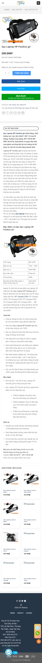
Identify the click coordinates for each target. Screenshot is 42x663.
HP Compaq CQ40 (21, 297)
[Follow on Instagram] (20, 601)
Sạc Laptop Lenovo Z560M (9, 579)
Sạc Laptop (17, 10)
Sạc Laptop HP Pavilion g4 (14, 133)
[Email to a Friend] (15, 113)
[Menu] (3, 3)
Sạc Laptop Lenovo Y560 (30, 579)
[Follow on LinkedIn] (25, 601)
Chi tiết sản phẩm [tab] (11, 128)
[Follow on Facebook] (17, 601)
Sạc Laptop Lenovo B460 (9, 521)
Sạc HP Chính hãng (16, 108)
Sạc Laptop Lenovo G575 (9, 550)
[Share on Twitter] (11, 113)
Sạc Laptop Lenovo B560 (9, 491)
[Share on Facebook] (7, 113)
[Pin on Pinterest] (19, 113)
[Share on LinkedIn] (23, 113)
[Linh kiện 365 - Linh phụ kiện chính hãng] (21, 3)
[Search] (38, 3)
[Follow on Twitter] (22, 601)
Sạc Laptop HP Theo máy (30, 108)
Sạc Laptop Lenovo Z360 (30, 521)
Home (6, 10)
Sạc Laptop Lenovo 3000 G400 (30, 491)
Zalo (15, 653)
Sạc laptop (20, 214)
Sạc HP (7, 108)
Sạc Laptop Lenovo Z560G (30, 550)
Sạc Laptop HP (31, 10)
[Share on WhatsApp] (3, 113)
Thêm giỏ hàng (22, 73)
